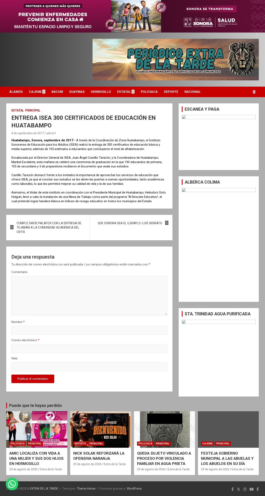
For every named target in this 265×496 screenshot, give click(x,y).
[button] (12, 484)
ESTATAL (124, 92)
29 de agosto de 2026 (23, 469)
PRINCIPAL (32, 110)
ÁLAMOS (16, 92)
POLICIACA (149, 92)
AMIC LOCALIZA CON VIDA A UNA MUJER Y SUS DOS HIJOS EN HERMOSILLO (36, 458)
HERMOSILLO (101, 92)
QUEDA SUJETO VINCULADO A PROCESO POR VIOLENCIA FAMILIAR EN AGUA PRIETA (164, 458)
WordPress (134, 488)
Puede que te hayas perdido (35, 405)
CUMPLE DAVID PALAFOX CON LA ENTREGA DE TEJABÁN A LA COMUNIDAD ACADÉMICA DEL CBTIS (49, 227)
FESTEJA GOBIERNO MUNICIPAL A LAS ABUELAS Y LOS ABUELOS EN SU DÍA (227, 458)
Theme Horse (86, 488)
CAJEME (35, 92)
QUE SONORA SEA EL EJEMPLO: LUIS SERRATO (130, 223)
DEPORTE (171, 92)
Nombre (18, 322)
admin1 (51, 133)
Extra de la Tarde (51, 469)
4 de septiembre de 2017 (27, 133)
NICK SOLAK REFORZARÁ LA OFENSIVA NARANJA (98, 456)
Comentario (19, 272)
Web (14, 358)
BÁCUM (57, 92)
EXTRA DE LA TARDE (44, 488)
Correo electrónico (25, 340)
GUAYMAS (77, 92)
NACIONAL (192, 92)
